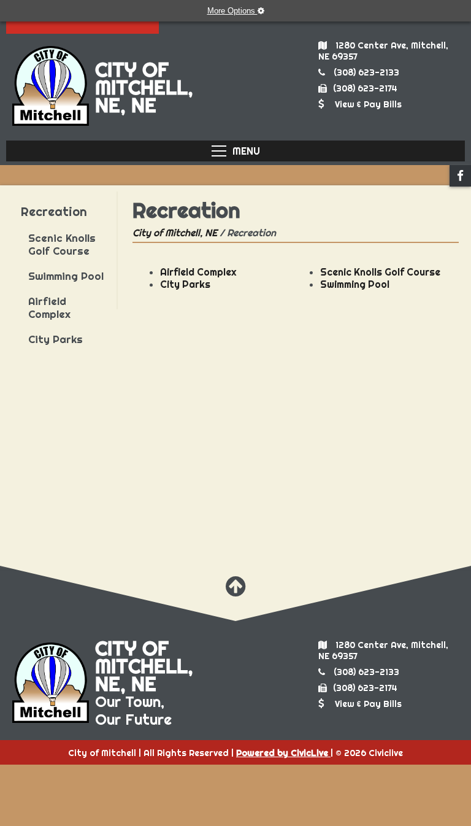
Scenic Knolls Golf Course (62, 244)
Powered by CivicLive (283, 752)
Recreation (54, 211)
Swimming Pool (66, 275)
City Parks (55, 339)
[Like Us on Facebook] (460, 176)
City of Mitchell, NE (174, 232)
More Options (232, 10)
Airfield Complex (49, 307)
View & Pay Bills (368, 104)
